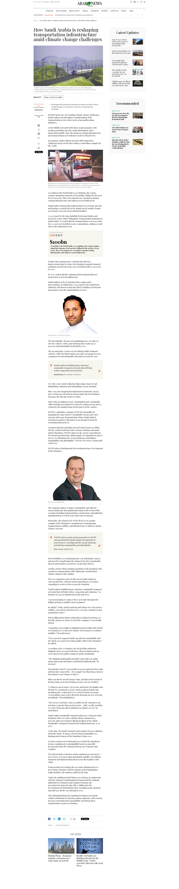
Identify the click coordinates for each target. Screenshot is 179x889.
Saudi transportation (62, 825)
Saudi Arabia (61, 11)
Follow (39, 152)
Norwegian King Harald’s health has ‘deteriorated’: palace (120, 62)
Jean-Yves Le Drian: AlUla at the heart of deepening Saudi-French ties (120, 43)
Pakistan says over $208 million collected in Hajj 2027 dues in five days (121, 83)
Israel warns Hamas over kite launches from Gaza (121, 52)
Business (95, 11)
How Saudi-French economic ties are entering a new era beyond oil (74, 15)
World (85, 11)
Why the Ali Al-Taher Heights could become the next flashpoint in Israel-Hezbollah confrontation (121, 144)
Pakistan (49, 11)
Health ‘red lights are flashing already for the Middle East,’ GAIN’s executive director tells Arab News (90, 860)
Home (35, 20)
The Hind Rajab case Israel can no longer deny (120, 129)
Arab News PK (40, 2)
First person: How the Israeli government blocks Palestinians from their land (120, 116)
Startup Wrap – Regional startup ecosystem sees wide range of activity (59, 858)
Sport (123, 11)
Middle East (74, 11)
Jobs (131, 11)
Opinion (104, 11)
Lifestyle (114, 11)
